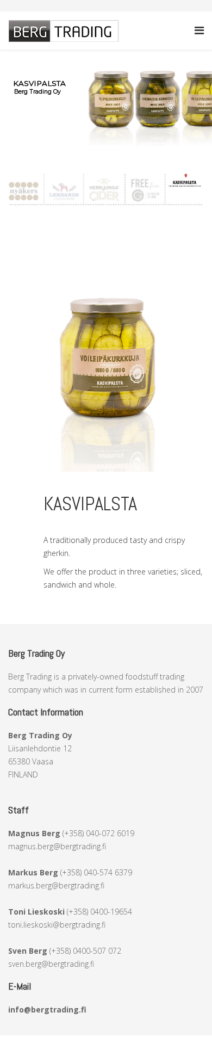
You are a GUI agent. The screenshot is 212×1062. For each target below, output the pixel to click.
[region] (106, 98)
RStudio (174, 1041)
